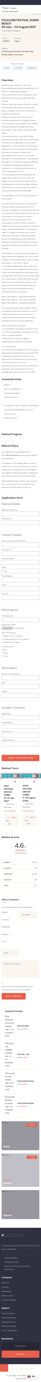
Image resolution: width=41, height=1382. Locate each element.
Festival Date (7, 519)
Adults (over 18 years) (11, 642)
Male (3, 683)
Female (4, 691)
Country (5, 594)
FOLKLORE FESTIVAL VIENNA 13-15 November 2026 (26, 1081)
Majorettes (28, 51)
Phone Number (7, 576)
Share (7, 68)
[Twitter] (12, 1368)
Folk (22, 51)
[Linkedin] (32, 1368)
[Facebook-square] (17, 1368)
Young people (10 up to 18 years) (16, 639)
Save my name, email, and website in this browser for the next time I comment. (17, 988)
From (6, 811)
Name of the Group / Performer (14, 541)
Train (5, 656)
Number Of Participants (11, 674)
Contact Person (8, 558)
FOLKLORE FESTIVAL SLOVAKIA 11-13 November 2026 (26, 1103)
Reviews (18, 68)
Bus (4, 650)
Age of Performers (9, 633)
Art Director (6, 550)
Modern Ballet (7, 54)
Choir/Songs (7, 51)
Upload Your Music (9, 625)
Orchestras (18, 54)
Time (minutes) (7, 616)
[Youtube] (27, 1368)
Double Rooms (7, 722)
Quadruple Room (8, 740)
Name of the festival (9, 510)
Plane (5, 653)
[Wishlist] (18, 776)
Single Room (6, 714)
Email (4, 567)
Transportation (8, 646)
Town (4, 585)
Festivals (16, 51)
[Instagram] (22, 1368)
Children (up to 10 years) (13, 636)
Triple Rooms (7, 731)
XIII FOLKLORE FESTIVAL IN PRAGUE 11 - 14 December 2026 (25, 1026)
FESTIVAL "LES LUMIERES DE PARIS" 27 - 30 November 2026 (25, 1054)
